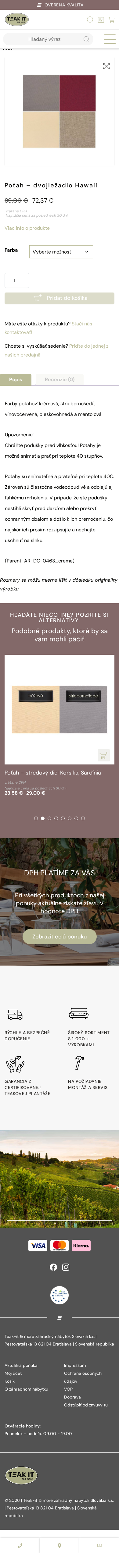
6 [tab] (69, 818)
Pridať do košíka (67, 298)
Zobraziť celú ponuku (59, 936)
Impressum (75, 1365)
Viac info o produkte (27, 228)
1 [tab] (36, 818)
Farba (11, 250)
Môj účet (13, 1373)
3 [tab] (49, 818)
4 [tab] (56, 818)
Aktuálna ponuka (21, 1365)
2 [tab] (43, 818)
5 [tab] (63, 818)
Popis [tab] (15, 379)
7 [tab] (76, 818)
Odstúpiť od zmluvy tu (86, 1405)
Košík (10, 1381)
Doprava (72, 1397)
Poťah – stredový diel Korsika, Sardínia (53, 772)
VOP (68, 1389)
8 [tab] (83, 818)
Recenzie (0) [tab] (59, 379)
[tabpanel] (59, 726)
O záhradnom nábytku (26, 1389)
